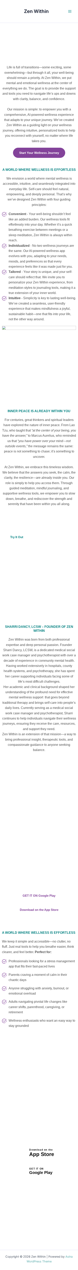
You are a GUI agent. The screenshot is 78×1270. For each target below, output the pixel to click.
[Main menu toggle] (70, 11)
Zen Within (36, 11)
